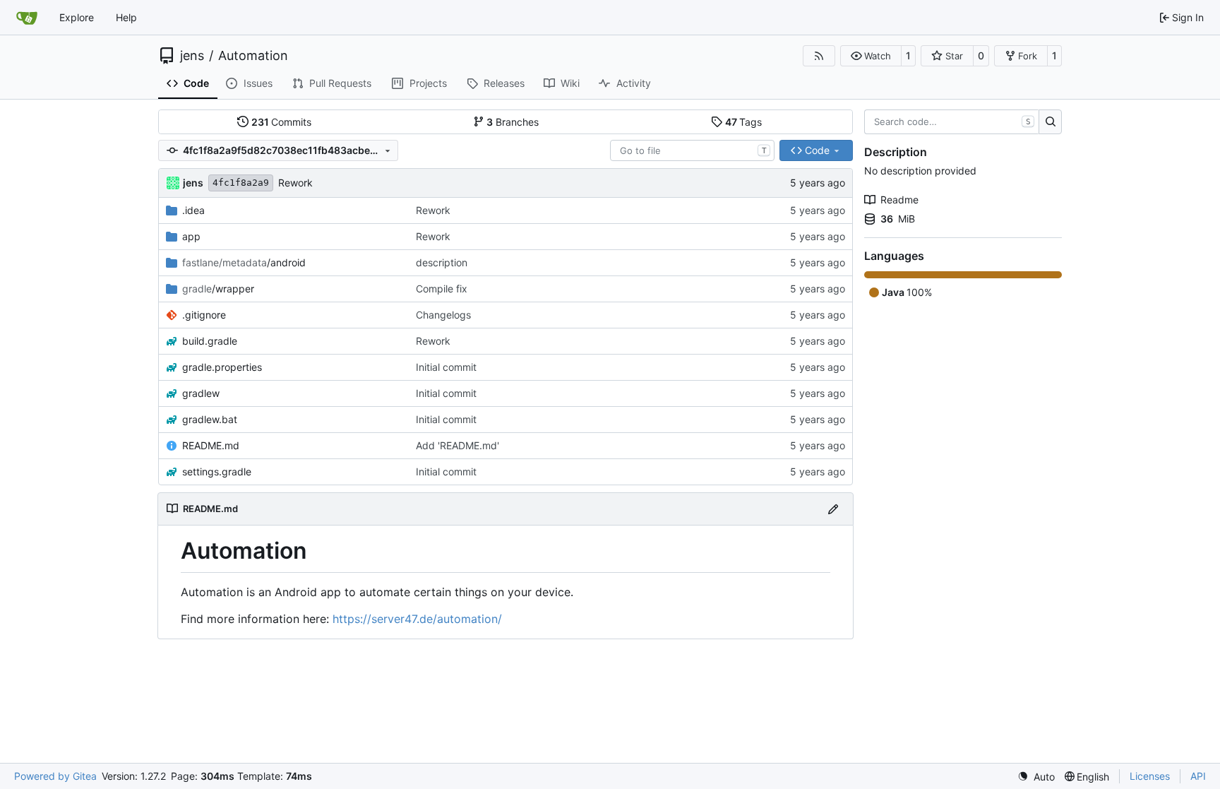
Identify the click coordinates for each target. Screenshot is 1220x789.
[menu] (1036, 777)
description (441, 262)
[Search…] (1050, 122)
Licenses (1150, 776)
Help (126, 17)
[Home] (27, 17)
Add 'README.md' (457, 445)
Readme (899, 200)
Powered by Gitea (55, 776)
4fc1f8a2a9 (241, 182)
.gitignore (204, 315)
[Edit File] (833, 509)
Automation (253, 56)
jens (192, 56)
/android (244, 262)
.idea (193, 210)
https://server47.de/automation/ (417, 619)
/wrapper (218, 289)
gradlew (201, 393)
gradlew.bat (209, 419)
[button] (871, 55)
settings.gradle (216, 471)
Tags (743, 122)
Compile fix (441, 289)
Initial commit (446, 367)
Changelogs (443, 315)
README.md (210, 445)
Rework (295, 183)
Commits (281, 122)
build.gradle (209, 341)
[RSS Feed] (819, 55)
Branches (512, 122)
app (191, 236)
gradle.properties (222, 367)
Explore (76, 17)
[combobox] (692, 150)
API (1198, 776)
